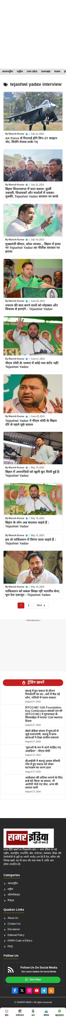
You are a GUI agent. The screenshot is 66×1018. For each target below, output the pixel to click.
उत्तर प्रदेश (32, 71)
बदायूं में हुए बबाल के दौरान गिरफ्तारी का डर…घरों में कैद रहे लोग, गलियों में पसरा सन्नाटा (42, 694)
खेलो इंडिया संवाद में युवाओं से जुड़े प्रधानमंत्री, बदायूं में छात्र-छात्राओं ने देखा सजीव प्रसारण (42, 734)
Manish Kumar (16, 133)
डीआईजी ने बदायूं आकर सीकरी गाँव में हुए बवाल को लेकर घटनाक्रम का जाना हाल (42, 764)
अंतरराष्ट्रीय (7, 71)
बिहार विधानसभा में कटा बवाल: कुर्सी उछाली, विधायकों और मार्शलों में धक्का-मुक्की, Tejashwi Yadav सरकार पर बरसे (31, 193)
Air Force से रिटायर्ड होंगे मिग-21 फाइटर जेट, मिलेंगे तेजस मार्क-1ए (31, 140)
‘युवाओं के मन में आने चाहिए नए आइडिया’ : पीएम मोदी (43, 749)
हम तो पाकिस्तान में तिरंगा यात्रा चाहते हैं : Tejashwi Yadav (30, 542)
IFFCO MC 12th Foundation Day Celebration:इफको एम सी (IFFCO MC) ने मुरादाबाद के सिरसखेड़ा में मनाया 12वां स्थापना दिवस (43, 714)
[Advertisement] (33, 34)
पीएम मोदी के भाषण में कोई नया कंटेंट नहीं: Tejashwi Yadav (32, 365)
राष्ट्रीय (20, 71)
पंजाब (57, 71)
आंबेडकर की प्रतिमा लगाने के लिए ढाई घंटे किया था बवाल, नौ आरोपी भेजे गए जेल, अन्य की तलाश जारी (44, 783)
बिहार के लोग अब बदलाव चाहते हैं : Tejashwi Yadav (27, 525)
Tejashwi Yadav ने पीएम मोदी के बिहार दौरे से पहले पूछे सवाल (31, 423)
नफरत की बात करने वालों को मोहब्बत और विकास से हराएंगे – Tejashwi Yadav (31, 307)
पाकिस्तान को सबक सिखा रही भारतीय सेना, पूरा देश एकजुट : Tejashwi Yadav (32, 593)
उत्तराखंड (45, 71)
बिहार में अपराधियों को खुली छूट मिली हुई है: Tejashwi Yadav (32, 474)
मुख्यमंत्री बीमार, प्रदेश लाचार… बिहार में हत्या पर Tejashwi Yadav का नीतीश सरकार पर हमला (33, 248)
